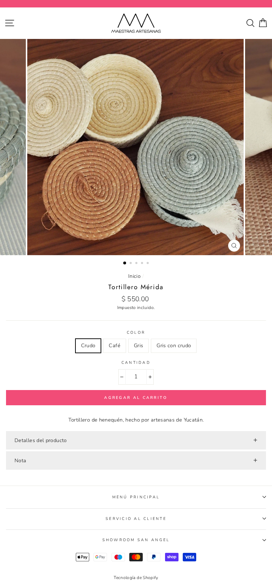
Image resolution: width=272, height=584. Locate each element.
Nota (20, 460)
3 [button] (137, 263)
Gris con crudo (174, 345)
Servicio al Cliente (136, 518)
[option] (136, 147)
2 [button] (131, 263)
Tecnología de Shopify (136, 577)
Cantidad (136, 362)
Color (136, 332)
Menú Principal (136, 497)
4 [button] (142, 263)
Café (114, 345)
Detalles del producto (41, 440)
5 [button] (148, 263)
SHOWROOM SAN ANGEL (136, 540)
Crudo (88, 345)
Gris (138, 345)
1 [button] (125, 263)
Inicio (134, 276)
